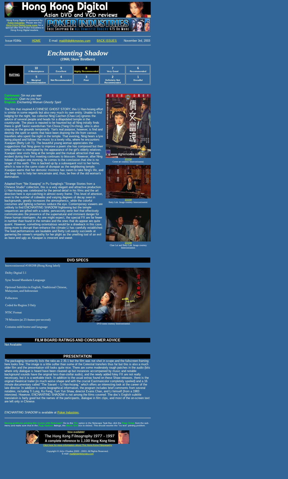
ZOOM (128, 159)
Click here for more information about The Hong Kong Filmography (77, 445)
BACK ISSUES (107, 40)
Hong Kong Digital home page (22, 25)
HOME (36, 40)
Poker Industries (16, 22)
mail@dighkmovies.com (74, 40)
